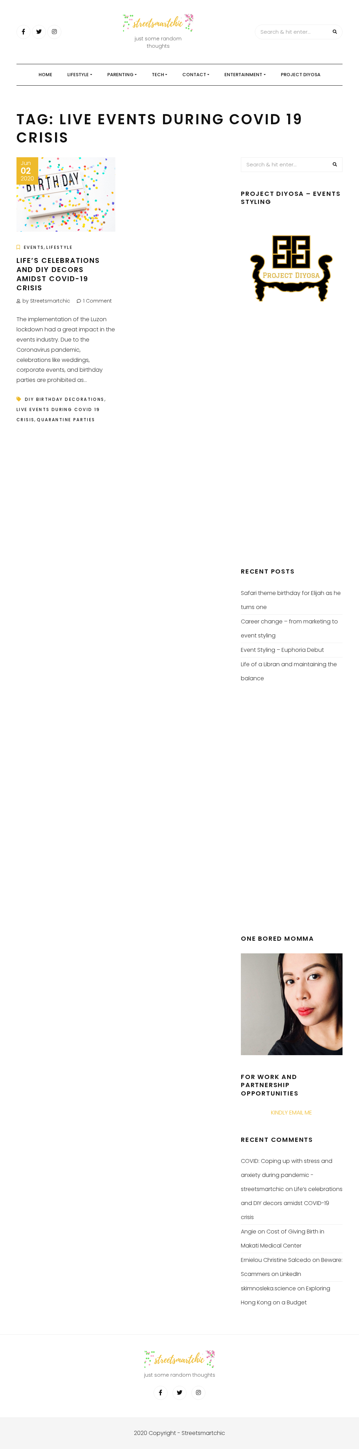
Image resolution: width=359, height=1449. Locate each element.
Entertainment (243, 74)
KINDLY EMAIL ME (291, 1113)
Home (45, 74)
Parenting (120, 74)
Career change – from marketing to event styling (289, 628)
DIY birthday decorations (64, 399)
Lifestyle (78, 74)
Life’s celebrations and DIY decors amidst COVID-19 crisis (58, 274)
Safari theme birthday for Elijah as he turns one (291, 600)
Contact (194, 74)
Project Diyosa (300, 74)
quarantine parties (66, 420)
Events (34, 247)
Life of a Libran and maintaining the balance (289, 671)
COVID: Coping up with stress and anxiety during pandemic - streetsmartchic (286, 1175)
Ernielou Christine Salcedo (276, 1260)
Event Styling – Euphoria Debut (282, 650)
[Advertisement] (293, 441)
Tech (158, 74)
